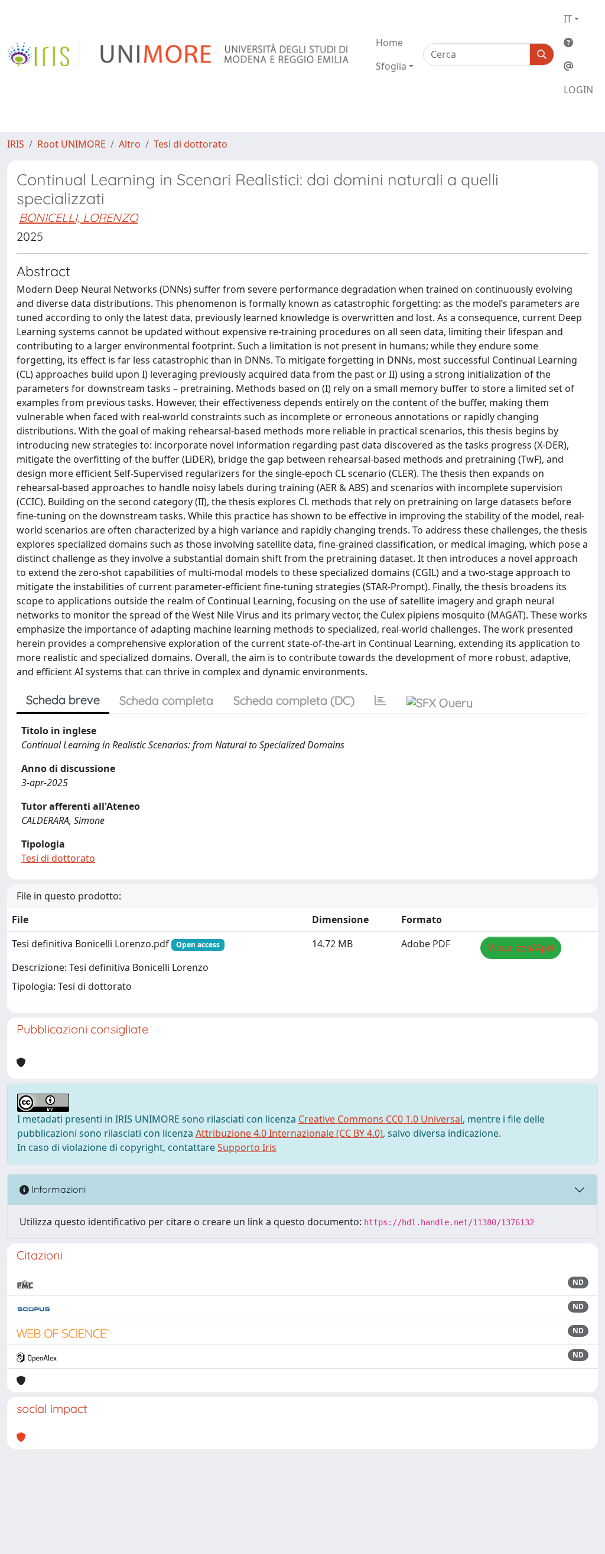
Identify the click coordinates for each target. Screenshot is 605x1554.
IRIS (15, 144)
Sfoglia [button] (391, 66)
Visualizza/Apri (521, 947)
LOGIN (578, 89)
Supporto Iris (247, 1147)
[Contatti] (578, 66)
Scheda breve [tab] (63, 699)
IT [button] (568, 18)
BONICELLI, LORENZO (78, 217)
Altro (130, 144)
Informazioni (57, 1189)
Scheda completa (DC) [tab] (293, 700)
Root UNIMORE (71, 144)
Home (389, 42)
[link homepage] (43, 54)
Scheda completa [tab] (166, 700)
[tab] (380, 700)
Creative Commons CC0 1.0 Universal (380, 1119)
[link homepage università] (225, 54)
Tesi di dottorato (190, 144)
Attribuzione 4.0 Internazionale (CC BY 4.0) (289, 1133)
